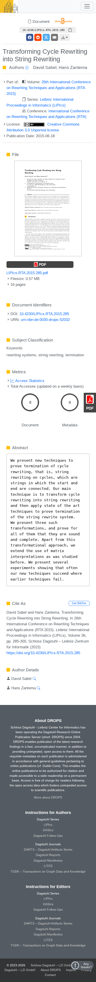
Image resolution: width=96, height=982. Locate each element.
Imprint (71, 970)
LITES (48, 866)
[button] (64, 37)
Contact (50, 975)
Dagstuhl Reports (48, 855)
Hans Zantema (73, 67)
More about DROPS (48, 797)
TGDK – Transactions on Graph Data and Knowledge (48, 871)
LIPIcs (48, 824)
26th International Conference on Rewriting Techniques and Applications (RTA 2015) (48, 88)
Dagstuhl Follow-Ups (48, 835)
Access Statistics (29, 380)
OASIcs (48, 830)
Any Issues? (86, 965)
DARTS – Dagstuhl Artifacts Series (48, 849)
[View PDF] (48, 208)
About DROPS (51, 970)
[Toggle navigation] (87, 6)
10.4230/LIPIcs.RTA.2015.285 (44, 314)
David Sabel (44, 67)
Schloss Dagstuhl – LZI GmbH (52, 965)
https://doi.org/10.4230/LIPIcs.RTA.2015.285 (43, 653)
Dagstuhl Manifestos (48, 860)
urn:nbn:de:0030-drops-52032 (45, 319)
